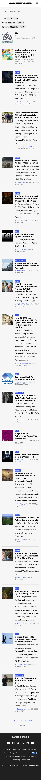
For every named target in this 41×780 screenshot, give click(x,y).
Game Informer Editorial (26, 147)
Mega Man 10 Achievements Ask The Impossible (26, 436)
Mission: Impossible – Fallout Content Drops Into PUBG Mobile (26, 639)
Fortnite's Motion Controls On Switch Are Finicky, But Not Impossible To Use (26, 288)
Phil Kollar (21, 540)
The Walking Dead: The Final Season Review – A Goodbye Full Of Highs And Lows (26, 79)
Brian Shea (21, 420)
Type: (4, 18)
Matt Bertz (21, 220)
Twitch (23, 743)
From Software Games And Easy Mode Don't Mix (27, 161)
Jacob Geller (21, 270)
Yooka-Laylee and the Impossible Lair (25, 51)
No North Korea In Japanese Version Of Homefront (25, 475)
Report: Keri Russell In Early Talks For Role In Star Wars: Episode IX (25, 398)
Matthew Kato (22, 250)
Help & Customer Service (27, 749)
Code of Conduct (29, 756)
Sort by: (5, 27)
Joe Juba (20, 459)
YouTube (27, 743)
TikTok (32, 743)
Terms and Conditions (12, 756)
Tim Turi (20, 441)
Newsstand (26, 760)
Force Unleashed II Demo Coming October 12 (27, 455)
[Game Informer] (20, 737)
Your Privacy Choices (23, 753)
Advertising (15, 760)
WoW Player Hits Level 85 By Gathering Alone (27, 592)
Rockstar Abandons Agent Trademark (24, 235)
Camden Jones (22, 664)
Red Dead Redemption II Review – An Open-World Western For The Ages (26, 198)
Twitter (8, 743)
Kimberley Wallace (23, 102)
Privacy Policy (9, 753)
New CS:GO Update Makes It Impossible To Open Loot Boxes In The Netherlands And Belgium (26, 323)
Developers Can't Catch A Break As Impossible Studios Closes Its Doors (26, 115)
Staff (14, 749)
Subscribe (6, 749)
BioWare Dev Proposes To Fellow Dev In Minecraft (27, 518)
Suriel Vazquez (22, 382)
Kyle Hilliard (22, 304)
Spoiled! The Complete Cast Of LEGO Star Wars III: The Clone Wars (26, 555)
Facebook (13, 743)
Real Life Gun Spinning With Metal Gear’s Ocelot (26, 680)
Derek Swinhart (22, 363)
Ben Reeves (21, 709)
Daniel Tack (21, 182)
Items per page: (9, 22)
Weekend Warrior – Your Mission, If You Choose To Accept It (27, 265)
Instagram (18, 743)
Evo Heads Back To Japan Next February (25, 378)
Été (16, 33)
